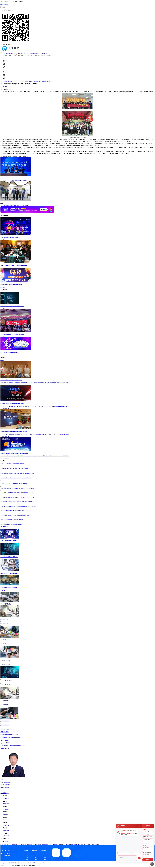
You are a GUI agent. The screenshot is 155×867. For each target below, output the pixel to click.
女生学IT (11, 844)
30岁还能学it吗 (82, 844)
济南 (22, 53)
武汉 (29, 53)
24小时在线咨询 (7, 855)
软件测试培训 (53, 844)
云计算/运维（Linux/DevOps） (146, 843)
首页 (1, 55)
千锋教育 (5, 86)
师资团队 (2, 748)
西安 (33, 53)
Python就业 (28, 844)
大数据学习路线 (40, 844)
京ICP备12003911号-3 (25, 862)
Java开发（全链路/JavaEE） (147, 831)
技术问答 (2, 729)
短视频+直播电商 (146, 854)
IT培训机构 (37, 55)
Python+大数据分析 (146, 834)
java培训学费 (47, 844)
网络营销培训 (72, 844)
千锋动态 (15, 81)
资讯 (28, 55)
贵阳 (44, 53)
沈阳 (42, 53)
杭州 (10, 53)
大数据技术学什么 (90, 844)
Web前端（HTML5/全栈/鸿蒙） (147, 837)
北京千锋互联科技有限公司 (15, 862)
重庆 (37, 53)
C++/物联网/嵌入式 (146, 847)
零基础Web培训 (22, 844)
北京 (1, 53)
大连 (4, 53)
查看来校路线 (6, 835)
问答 (25, 55)
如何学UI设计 (34, 844)
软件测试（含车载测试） (147, 852)
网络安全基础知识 (65, 844)
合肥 (18, 53)
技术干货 (32, 55)
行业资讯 (2, 527)
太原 (39, 53)
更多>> (2, 360)
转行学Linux (58, 844)
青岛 (35, 53)
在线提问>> (8, 729)
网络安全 (144, 845)
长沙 (12, 53)
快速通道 (2, 793)
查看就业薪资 (6, 803)
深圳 (26, 53)
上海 (24, 53)
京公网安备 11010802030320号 (37, 862)
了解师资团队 (6, 825)
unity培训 (77, 844)
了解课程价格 (6, 809)
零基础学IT (43, 55)
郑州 (31, 53)
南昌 (46, 53)
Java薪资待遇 (16, 844)
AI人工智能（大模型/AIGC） (147, 839)
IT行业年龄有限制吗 (4, 844)
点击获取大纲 (6, 798)
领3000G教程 (5, 819)
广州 (6, 53)
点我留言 (147, 859)
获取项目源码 (6, 830)
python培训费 (97, 844)
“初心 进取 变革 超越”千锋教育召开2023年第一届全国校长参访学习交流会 (35, 81)
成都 (8, 53)
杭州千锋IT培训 (8, 81)
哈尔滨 (15, 53)
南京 (20, 53)
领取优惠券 (5, 814)
